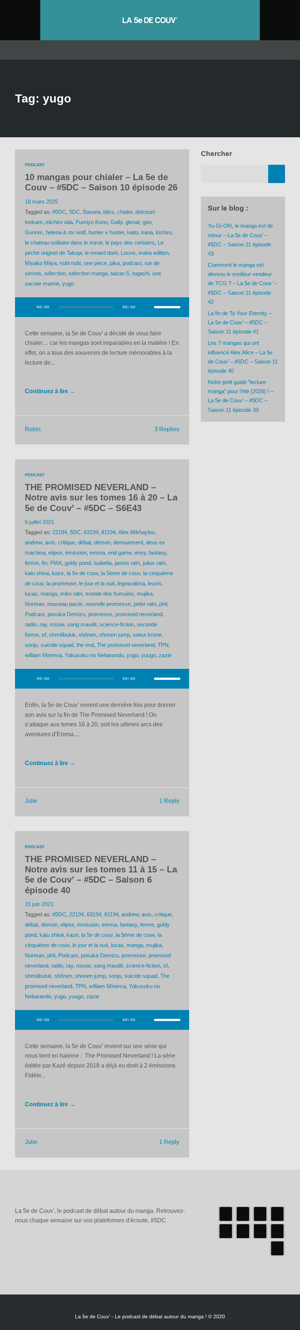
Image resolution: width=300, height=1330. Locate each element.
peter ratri (145, 604)
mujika (145, 594)
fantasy (157, 553)
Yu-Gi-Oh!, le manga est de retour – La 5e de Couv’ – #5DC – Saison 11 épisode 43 (240, 240)
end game (120, 553)
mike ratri (71, 594)
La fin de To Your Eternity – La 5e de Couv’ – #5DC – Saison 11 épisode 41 (239, 322)
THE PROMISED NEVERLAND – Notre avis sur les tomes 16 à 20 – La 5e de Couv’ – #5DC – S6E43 (101, 498)
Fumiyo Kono (92, 222)
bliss (108, 212)
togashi (140, 273)
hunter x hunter (106, 232)
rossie (57, 624)
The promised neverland (126, 645)
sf (44, 635)
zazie (165, 655)
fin (44, 563)
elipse (55, 553)
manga (49, 594)
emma (97, 553)
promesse (100, 614)
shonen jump (114, 635)
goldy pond (78, 563)
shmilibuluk (62, 635)
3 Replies (166, 429)
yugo (68, 284)
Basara (91, 212)
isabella (103, 563)
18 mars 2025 (41, 202)
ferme (32, 563)
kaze (58, 573)
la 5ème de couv (120, 573)
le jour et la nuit (97, 583)
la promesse (61, 583)
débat (84, 542)
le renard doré (101, 253)
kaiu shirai (37, 573)
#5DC (59, 212)
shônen (87, 635)
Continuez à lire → (50, 391)
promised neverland (138, 614)
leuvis (155, 583)
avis (50, 542)
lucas (31, 594)
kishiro (164, 232)
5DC (74, 212)
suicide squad (57, 645)
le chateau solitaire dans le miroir (63, 243)
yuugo (148, 655)
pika (115, 263)
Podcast (35, 165)
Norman (34, 604)
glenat (132, 222)
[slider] (167, 307)
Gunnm (34, 232)
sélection (54, 273)
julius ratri (154, 563)
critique (66, 542)
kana (147, 232)
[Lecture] (27, 307)
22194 (59, 532)
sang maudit (82, 624)
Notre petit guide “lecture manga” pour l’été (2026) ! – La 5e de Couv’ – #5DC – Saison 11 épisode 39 (240, 396)
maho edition (153, 253)
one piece (95, 263)
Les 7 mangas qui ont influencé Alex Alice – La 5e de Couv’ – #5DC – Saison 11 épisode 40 (243, 357)
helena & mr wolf (66, 232)
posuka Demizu (66, 614)
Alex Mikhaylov (136, 532)
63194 (91, 532)
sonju (31, 645)
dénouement (128, 542)
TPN (163, 645)
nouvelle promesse (108, 604)
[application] (102, 311)
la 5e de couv (82, 573)
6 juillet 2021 (39, 522)
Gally (116, 222)
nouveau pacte (64, 604)
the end (85, 645)
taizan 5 (119, 273)
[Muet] (146, 307)
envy (140, 553)
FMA (56, 563)
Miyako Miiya (41, 263)
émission (76, 553)
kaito (132, 232)
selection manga (88, 273)
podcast (132, 263)
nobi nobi (70, 263)
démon (102, 542)
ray (43, 624)
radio (31, 624)
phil (163, 604)
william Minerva (43, 655)
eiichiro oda (59, 222)
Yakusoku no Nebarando (94, 655)
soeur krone (147, 635)
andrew (33, 542)
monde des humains (109, 594)
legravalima (131, 583)
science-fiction (117, 624)
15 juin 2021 (39, 904)
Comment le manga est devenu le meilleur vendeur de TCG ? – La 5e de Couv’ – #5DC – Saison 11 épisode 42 (242, 283)
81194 (108, 532)
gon (147, 222)
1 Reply (169, 801)
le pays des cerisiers (130, 243)
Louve (128, 253)
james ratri (127, 563)
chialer (124, 212)
